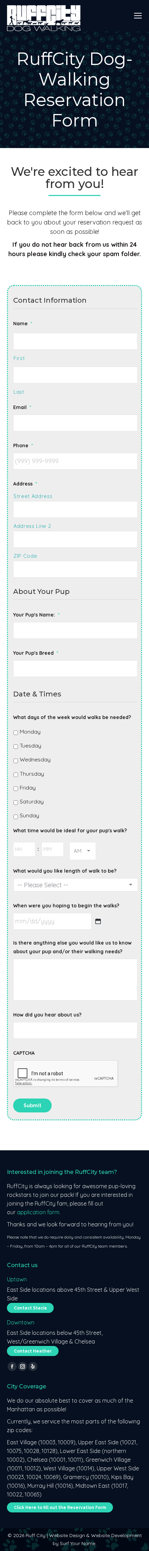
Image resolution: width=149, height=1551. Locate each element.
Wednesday (35, 759)
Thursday (32, 773)
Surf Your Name (77, 1543)
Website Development (116, 1535)
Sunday (29, 815)
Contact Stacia (30, 1308)
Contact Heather (33, 1351)
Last (19, 392)
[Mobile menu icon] (138, 15)
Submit (32, 1105)
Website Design (67, 1535)
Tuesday (30, 745)
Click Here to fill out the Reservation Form (60, 1507)
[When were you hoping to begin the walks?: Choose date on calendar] (98, 921)
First (19, 358)
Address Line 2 (32, 526)
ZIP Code (25, 556)
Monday (30, 731)
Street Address (33, 496)
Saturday (32, 801)
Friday (28, 787)
